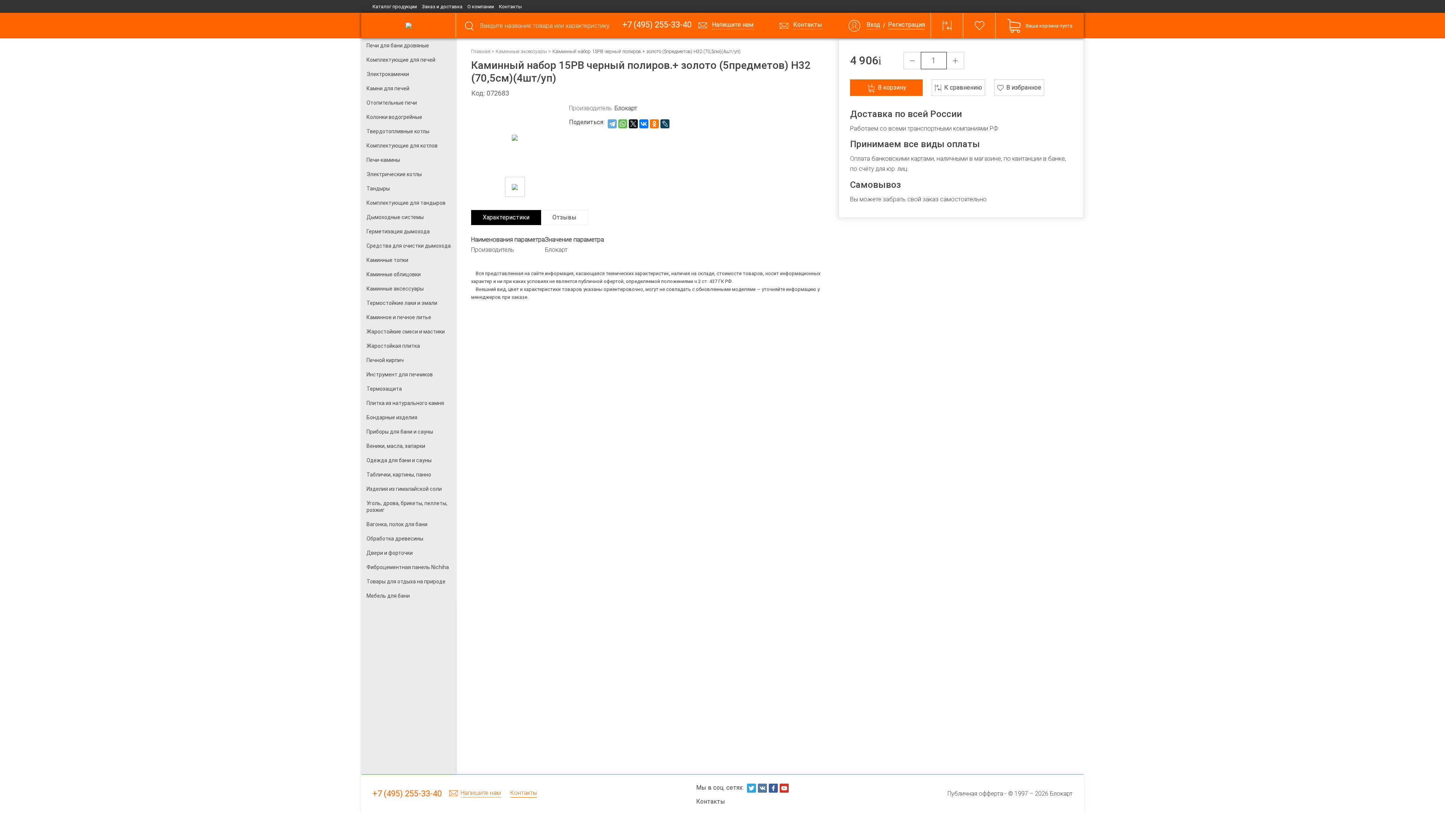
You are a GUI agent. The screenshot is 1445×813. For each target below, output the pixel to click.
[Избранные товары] (979, 25)
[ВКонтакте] (643, 123)
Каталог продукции (395, 6)
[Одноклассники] (654, 123)
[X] (633, 123)
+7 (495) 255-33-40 (657, 25)
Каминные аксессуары (521, 51)
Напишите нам (481, 793)
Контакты (510, 6)
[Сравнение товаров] (947, 25)
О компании (480, 6)
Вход (873, 25)
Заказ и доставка (442, 6)
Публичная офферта (975, 793)
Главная (480, 51)
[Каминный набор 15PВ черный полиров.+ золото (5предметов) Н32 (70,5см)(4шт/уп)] (515, 187)
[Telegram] (612, 123)
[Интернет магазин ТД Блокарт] (408, 25)
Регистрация (906, 25)
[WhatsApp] (622, 123)
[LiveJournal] (664, 123)
